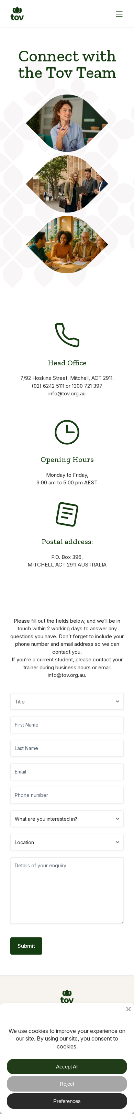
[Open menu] (118, 13)
